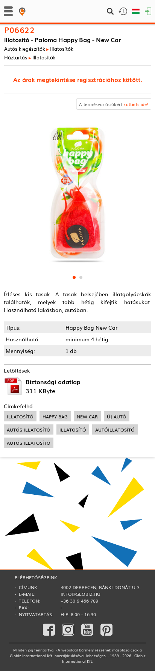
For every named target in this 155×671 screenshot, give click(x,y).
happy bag (55, 416)
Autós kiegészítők (24, 48)
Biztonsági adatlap (53, 381)
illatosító (20, 416)
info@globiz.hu (80, 594)
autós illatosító (28, 429)
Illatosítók (61, 48)
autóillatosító (115, 429)
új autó (116, 416)
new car (87, 416)
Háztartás (15, 57)
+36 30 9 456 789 (79, 600)
